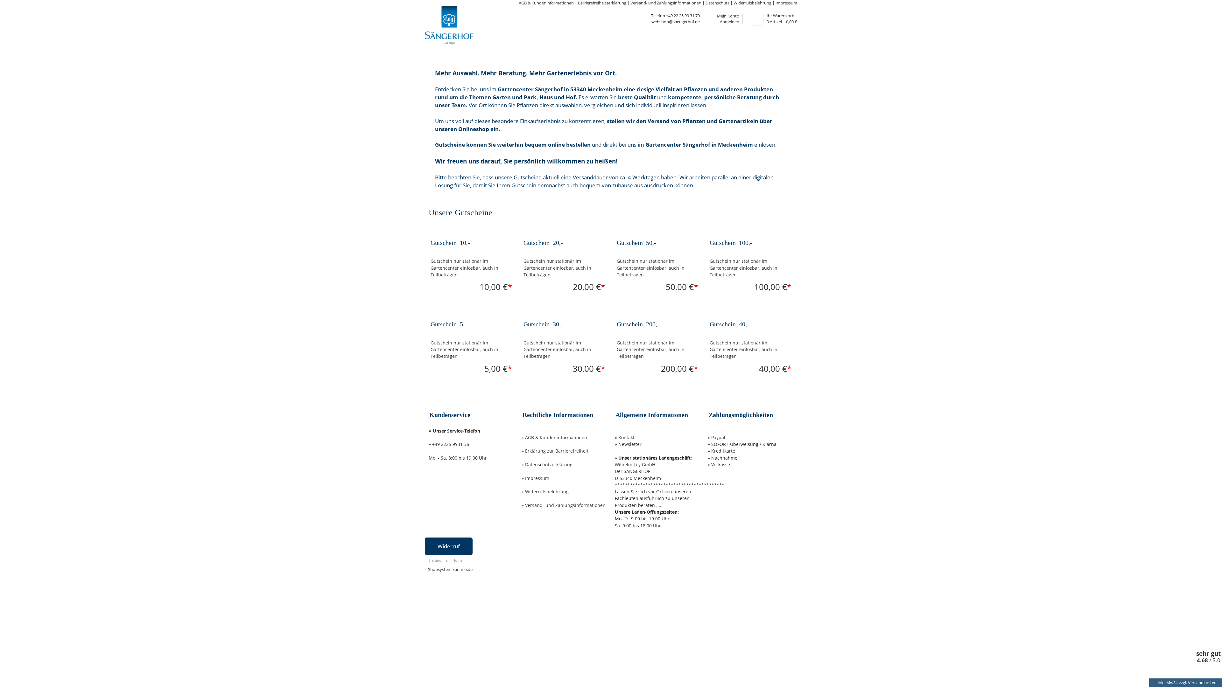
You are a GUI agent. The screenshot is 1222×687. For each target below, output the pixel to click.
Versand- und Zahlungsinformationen (665, 3)
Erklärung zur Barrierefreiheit (556, 451)
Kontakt (626, 437)
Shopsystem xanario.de (450, 569)
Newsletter (630, 444)
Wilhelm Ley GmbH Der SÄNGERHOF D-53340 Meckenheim (638, 471)
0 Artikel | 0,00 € (782, 19)
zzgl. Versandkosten (1198, 682)
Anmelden (729, 21)
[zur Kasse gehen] (757, 17)
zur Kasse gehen (757, 19)
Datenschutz (717, 3)
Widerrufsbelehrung (752, 3)
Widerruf (449, 546)
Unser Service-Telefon (456, 431)
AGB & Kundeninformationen (546, 3)
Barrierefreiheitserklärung (602, 3)
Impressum (786, 3)
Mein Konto (728, 16)
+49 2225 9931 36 (450, 444)
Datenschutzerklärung (548, 464)
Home (457, 560)
